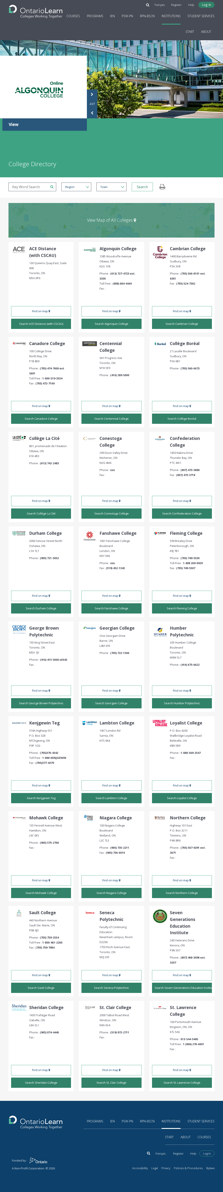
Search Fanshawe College (111, 608)
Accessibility (140, 1168)
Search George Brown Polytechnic (41, 703)
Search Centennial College (111, 419)
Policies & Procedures (188, 1168)
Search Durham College (41, 608)
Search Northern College (182, 893)
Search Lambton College (111, 798)
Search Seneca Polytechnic (111, 988)
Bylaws (210, 1168)
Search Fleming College (182, 608)
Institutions (171, 16)
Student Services (201, 16)
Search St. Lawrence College (182, 1083)
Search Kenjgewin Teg (41, 798)
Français (160, 5)
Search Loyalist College (182, 798)
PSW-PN (127, 16)
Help (191, 5)
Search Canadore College (41, 419)
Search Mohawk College (41, 893)
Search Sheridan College (41, 1083)
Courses (73, 16)
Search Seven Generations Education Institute (183, 988)
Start (190, 32)
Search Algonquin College (111, 324)
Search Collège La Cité (41, 513)
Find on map (40, 311)
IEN (112, 16)
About (206, 32)
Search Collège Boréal (181, 419)
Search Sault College (41, 988)
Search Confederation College (182, 513)
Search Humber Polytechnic (182, 703)
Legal (154, 1168)
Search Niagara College (111, 893)
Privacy (165, 1168)
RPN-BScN (147, 16)
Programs (95, 16)
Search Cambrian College (182, 324)
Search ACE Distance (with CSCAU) (41, 324)
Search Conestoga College (111, 513)
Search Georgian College (111, 703)
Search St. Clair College (111, 1083)
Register (176, 5)
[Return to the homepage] (35, 10)
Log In (206, 5)
